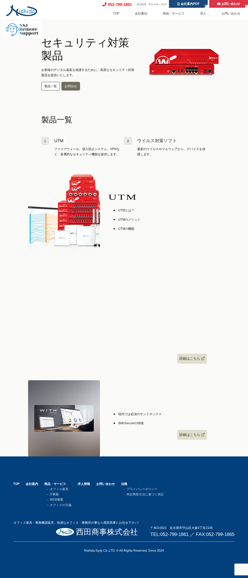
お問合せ (71, 86)
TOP (116, 13)
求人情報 (84, 484)
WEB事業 (56, 499)
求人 (203, 13)
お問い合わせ (231, 13)
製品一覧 (50, 86)
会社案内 (141, 13)
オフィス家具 (58, 489)
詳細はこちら (190, 358)
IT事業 (54, 494)
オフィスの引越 (60, 505)
